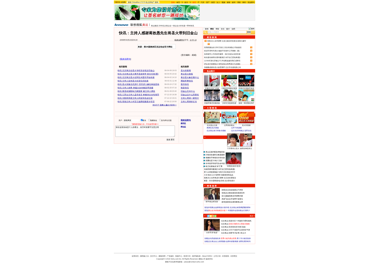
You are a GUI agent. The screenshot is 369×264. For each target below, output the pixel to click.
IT (198, 2)
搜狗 (156, 2)
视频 (223, 2)
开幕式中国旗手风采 (246, 88)
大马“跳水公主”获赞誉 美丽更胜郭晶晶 (218, 175)
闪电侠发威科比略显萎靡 (215, 155)
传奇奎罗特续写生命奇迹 (215, 163)
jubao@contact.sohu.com (194, 262)
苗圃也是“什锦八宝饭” (214, 161)
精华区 (183, 123)
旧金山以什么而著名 (190, 95)
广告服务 (170, 256)
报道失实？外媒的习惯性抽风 (240, 221)
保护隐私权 (196, 256)
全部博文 (233, 256)
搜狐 (129, 2)
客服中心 (178, 256)
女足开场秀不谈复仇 (235, 199)
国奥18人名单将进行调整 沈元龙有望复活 (220, 178)
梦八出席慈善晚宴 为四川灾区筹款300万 (219, 172)
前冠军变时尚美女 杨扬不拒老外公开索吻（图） (222, 51)
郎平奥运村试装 (212, 202)
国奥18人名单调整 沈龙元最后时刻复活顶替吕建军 (226, 41)
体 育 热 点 (231, 151)
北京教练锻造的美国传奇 (235, 193)
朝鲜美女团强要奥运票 (234, 202)
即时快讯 (190, 26)
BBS (244, 2)
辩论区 (183, 127)
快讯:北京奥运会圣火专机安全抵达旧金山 (136, 70)
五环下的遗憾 (236, 128)
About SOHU (207, 256)
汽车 (202, 2)
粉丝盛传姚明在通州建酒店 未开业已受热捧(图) (222, 57)
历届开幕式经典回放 (212, 103)
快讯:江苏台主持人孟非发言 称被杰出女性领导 (138, 95)
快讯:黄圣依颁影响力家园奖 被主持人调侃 (136, 91)
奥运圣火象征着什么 (190, 77)
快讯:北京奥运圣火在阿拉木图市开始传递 (136, 77)
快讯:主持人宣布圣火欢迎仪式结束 (133, 81)
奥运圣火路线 (187, 74)
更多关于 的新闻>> (165, 105)
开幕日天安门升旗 (212, 88)
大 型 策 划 (212, 108)
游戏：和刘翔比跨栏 (246, 103)
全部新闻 (225, 256)
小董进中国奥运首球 (229, 88)
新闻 (206, 29)
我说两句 (251, 2)
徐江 (223, 196)
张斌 (223, 193)
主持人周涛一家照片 (190, 98)
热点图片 (211, 71)
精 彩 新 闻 (212, 37)
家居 (213, 2)
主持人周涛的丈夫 (189, 101)
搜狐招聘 (162, 256)
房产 (208, 2)
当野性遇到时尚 (245, 241)
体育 (178, 2)
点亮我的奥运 (229, 125)
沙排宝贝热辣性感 (229, 103)
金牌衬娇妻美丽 (232, 241)
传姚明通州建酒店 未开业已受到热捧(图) (219, 169)
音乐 (222, 29)
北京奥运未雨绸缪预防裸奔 (240, 207)
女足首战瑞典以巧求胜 (234, 190)
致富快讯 (185, 88)
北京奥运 (224, 221)
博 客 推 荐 (212, 186)
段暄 (223, 190)
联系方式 (187, 256)
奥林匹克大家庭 (213, 128)
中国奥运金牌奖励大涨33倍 (218, 207)
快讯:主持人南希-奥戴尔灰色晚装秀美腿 (135, 88)
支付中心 (153, 256)
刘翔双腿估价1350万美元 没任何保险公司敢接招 (222, 47)
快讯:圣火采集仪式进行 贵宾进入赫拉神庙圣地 (138, 84)
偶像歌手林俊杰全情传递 (215, 158)
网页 (212, 29)
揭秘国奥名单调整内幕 (234, 196)
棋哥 (223, 202)
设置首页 (135, 256)
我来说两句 (179, 40)
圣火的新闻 (186, 70)
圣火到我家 (246, 125)
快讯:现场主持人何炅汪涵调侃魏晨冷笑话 (136, 101)
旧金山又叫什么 (188, 91)
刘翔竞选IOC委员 (233, 166)
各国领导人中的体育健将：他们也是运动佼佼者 (222, 54)
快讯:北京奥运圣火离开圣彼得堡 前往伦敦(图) (138, 74)
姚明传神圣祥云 (246, 148)
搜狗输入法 (144, 256)
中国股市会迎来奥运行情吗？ (239, 210)
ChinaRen (136, 2)
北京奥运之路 (212, 125)
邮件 (234, 2)
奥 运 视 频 (212, 133)
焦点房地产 (150, 2)
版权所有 (209, 259)
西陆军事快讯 (187, 81)
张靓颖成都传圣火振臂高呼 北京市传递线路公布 (222, 67)
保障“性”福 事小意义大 (237, 233)
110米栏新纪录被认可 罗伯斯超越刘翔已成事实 (222, 61)
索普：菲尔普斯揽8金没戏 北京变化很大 (219, 181)
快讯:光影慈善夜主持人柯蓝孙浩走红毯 (135, 98)
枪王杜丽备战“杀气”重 (214, 166)
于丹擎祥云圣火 (233, 148)
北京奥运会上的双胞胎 (217, 241)
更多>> (252, 216)
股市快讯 (185, 84)
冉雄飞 (224, 199)
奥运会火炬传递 (179, 26)
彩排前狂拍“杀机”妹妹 (237, 227)
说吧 (233, 29)
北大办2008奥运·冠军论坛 (241, 131)
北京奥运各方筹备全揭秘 (216, 131)
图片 (228, 29)
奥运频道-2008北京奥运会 (161, 26)
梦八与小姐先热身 (244, 238)
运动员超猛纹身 (214, 238)
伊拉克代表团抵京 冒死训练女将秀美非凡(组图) (222, 64)
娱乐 (186, 2)
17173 (142, 2)
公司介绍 (217, 256)
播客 (228, 2)
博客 (239, 2)
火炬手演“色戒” (212, 233)
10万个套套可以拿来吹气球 (239, 230)
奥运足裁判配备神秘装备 (215, 152)
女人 (218, 2)
